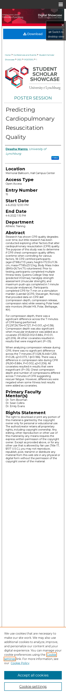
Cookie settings (33, 686)
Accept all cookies (33, 675)
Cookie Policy (20, 663)
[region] (33, 661)
